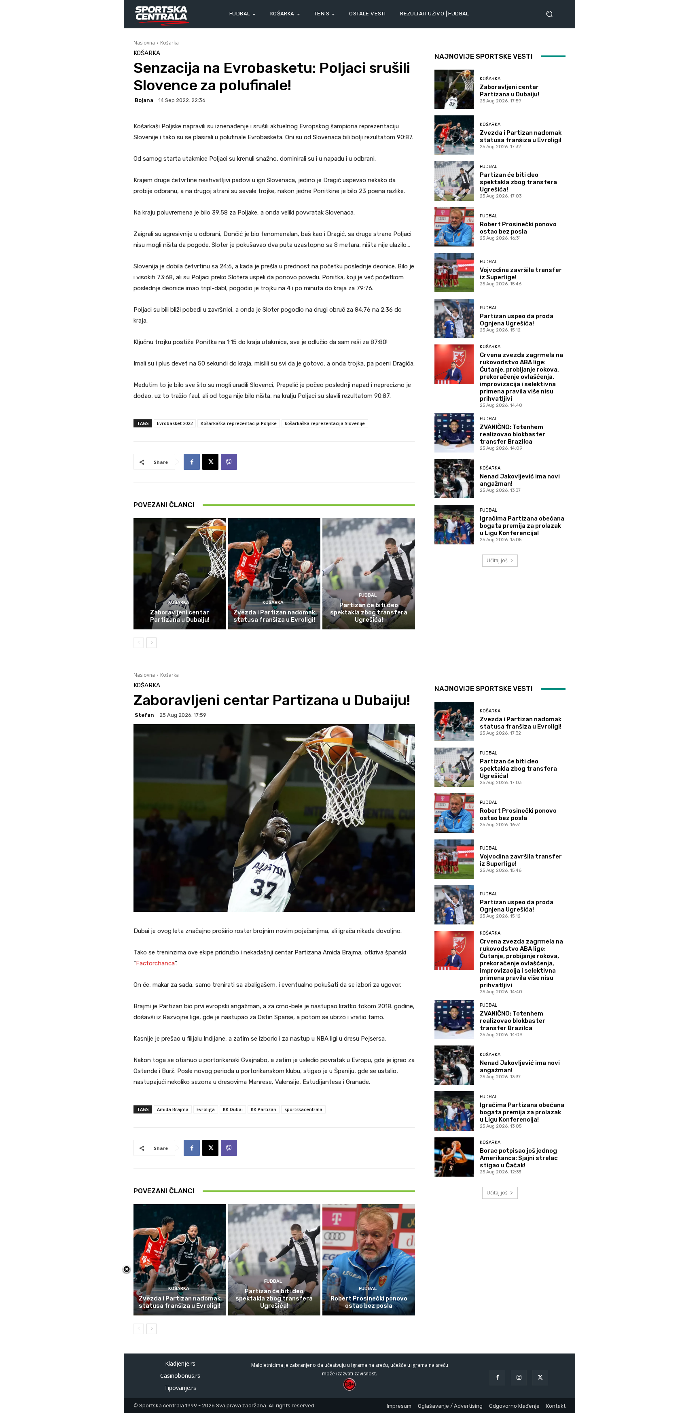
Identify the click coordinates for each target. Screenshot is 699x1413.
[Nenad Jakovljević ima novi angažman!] (454, 478)
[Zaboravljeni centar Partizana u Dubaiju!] (179, 573)
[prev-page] (138, 642)
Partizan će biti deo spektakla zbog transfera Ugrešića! (368, 612)
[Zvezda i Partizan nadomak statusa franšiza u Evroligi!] (274, 573)
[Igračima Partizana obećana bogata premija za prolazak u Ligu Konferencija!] (454, 524)
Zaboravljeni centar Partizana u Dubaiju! (180, 616)
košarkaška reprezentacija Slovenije (325, 423)
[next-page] (151, 642)
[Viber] (229, 462)
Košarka (169, 42)
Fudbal (368, 595)
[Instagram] (519, 1377)
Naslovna (144, 42)
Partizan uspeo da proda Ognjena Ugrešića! (516, 319)
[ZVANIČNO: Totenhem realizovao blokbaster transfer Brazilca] (454, 433)
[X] (210, 462)
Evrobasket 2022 (175, 423)
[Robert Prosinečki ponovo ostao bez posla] (454, 226)
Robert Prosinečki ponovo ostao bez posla (518, 228)
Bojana (144, 100)
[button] (553, 13)
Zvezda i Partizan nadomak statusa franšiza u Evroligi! (274, 616)
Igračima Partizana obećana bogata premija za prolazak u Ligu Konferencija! (522, 526)
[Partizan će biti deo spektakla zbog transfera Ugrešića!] (368, 573)
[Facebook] (192, 462)
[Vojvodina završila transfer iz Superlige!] (454, 272)
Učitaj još (497, 560)
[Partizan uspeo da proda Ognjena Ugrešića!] (454, 318)
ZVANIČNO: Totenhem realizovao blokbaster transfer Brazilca (512, 434)
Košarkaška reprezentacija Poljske (239, 423)
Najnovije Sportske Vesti (483, 56)
